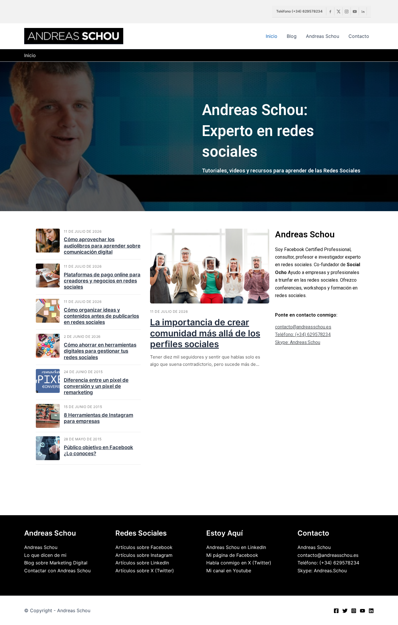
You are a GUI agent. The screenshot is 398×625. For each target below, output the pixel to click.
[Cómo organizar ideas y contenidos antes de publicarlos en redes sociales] (48, 311)
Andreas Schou (40, 547)
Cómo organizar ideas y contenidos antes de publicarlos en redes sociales (101, 316)
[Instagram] (346, 11)
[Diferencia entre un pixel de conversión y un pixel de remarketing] (48, 381)
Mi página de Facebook (232, 555)
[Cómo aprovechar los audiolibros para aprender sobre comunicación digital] (48, 241)
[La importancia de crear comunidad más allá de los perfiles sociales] (209, 266)
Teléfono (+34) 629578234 (299, 11)
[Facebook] (330, 11)
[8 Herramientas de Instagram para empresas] (48, 416)
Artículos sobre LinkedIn (142, 563)
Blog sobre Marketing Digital (55, 563)
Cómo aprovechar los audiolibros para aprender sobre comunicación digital (102, 245)
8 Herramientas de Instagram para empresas (98, 418)
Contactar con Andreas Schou (57, 570)
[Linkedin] (363, 11)
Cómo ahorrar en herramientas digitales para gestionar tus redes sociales (100, 351)
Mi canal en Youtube (228, 570)
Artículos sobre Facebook (143, 547)
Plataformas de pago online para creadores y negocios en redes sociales (102, 281)
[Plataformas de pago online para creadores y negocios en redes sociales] (48, 275)
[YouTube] (362, 610)
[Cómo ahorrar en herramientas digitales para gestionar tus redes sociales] (48, 346)
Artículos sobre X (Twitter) (144, 570)
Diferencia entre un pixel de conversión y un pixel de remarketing (96, 386)
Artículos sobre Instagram (143, 555)
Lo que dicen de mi (45, 555)
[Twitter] (345, 610)
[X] (338, 11)
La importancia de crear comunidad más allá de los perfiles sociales (205, 333)
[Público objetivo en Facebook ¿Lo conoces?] (48, 448)
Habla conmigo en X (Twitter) (238, 563)
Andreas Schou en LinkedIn (236, 547)
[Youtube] (355, 11)
